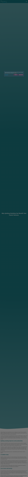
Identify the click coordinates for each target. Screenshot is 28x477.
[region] (14, 74)
